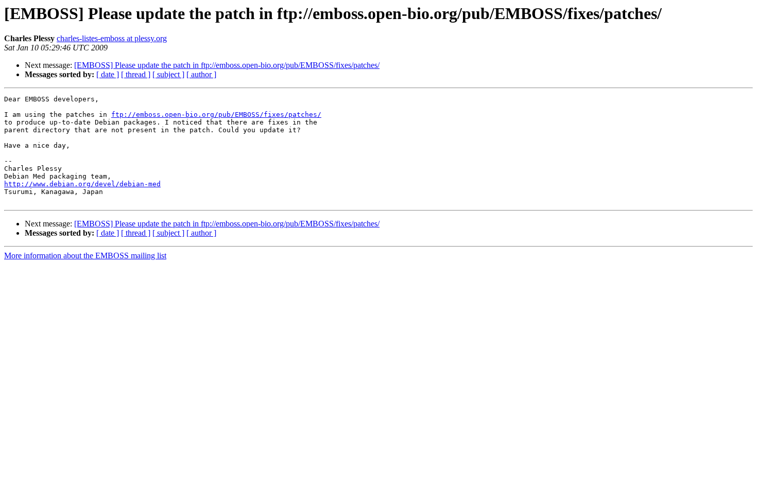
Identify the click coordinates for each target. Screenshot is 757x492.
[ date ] (107, 74)
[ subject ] (168, 74)
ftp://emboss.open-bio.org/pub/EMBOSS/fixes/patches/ (216, 114)
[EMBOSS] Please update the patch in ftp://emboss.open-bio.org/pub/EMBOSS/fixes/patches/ (227, 65)
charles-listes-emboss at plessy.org (112, 38)
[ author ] (201, 74)
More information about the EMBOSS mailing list (85, 255)
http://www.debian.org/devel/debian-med (82, 184)
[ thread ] (135, 74)
